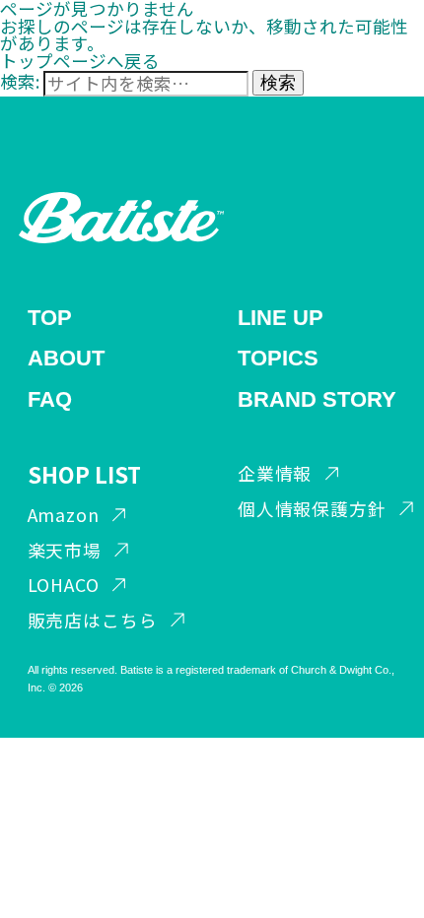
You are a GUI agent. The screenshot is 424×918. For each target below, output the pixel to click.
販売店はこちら (93, 620)
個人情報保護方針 (312, 508)
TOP (50, 317)
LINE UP (280, 317)
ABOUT (66, 358)
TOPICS (278, 358)
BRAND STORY (317, 399)
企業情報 (275, 473)
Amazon (64, 514)
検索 (278, 83)
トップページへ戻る (80, 60)
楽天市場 (65, 550)
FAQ (50, 399)
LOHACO (64, 584)
